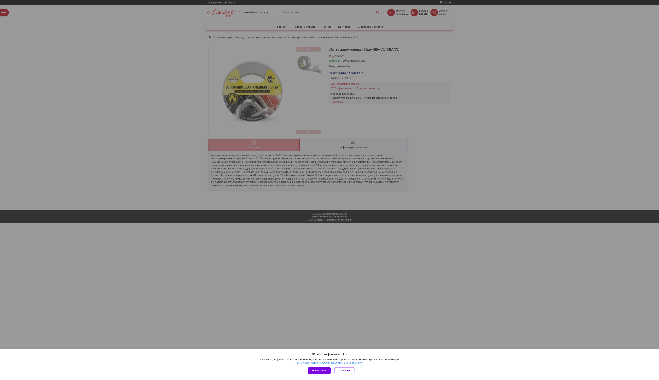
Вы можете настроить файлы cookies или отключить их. (328, 362)
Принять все (319, 370)
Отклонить (344, 370)
